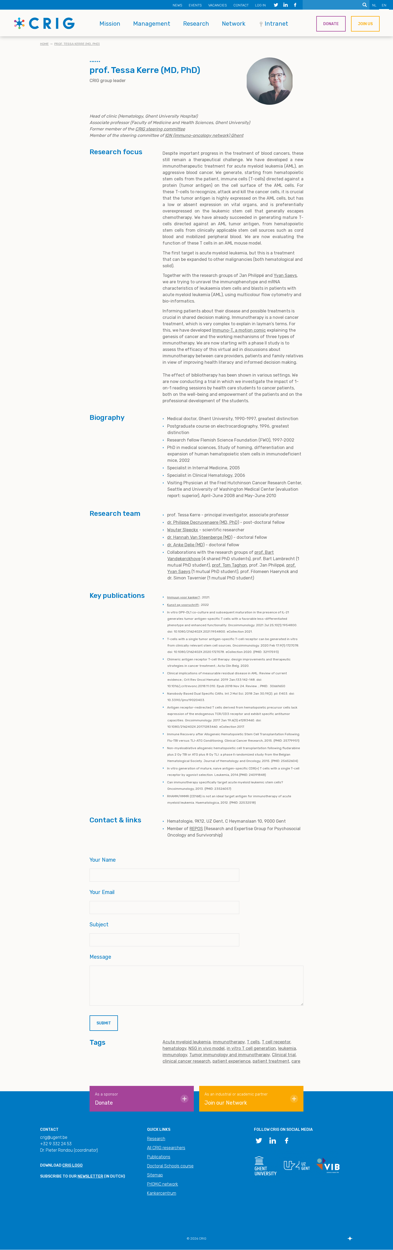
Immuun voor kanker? (183, 597)
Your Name (103, 860)
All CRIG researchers (166, 1147)
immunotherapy (229, 1041)
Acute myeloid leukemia (187, 1041)
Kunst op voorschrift (183, 605)
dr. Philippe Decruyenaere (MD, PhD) (203, 522)
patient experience (232, 1061)
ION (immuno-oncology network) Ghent (204, 135)
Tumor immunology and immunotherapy (229, 1054)
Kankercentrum (161, 1193)
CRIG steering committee (160, 128)
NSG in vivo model (206, 1048)
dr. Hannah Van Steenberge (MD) (199, 537)
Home (44, 44)
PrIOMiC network (162, 1184)
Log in (260, 5)
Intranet (276, 23)
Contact (241, 5)
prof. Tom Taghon (229, 565)
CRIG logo (72, 1165)
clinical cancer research (186, 1061)
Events (195, 5)
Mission (109, 23)
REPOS (196, 828)
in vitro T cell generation (251, 1048)
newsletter (90, 1176)
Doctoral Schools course (170, 1165)
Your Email (102, 892)
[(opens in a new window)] (276, 5)
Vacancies (217, 5)
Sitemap (155, 1175)
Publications (158, 1156)
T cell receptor (276, 1041)
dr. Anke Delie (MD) (186, 544)
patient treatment (271, 1061)
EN (384, 5)
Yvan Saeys (285, 275)
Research (196, 23)
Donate (331, 24)
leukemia (287, 1048)
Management (151, 23)
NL (374, 5)
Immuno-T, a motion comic (239, 330)
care (295, 1061)
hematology (174, 1048)
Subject (99, 924)
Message (100, 957)
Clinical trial (284, 1054)
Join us (365, 24)
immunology (175, 1054)
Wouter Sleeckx (182, 529)
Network (233, 23)
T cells (253, 1041)
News (177, 5)
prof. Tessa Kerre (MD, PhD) (77, 44)
